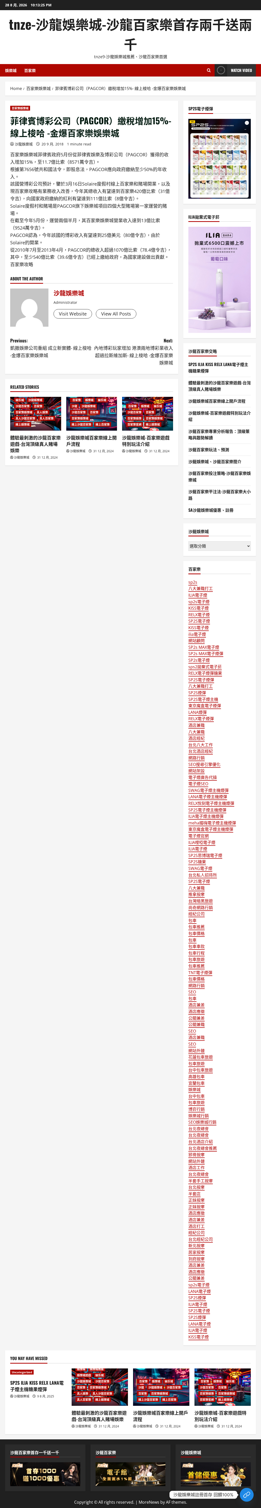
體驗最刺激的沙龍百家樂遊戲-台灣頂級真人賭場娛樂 (35, 444)
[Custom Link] (247, 1495)
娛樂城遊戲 (84, 1375)
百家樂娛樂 (134, 418)
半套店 (194, 1194)
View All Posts (116, 314)
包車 (192, 920)
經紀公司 (196, 914)
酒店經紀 (196, 738)
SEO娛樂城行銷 (202, 1122)
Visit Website (73, 314)
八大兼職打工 (200, 588)
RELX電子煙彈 (201, 718)
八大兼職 (196, 732)
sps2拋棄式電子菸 (205, 667)
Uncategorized (22, 1372)
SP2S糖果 (197, 862)
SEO (192, 992)
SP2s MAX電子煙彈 (205, 653)
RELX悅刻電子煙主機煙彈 (211, 803)
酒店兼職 (196, 725)
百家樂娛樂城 (20, 108)
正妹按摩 (196, 1200)
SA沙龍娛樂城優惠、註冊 (210, 510)
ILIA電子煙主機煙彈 (206, 816)
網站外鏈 (196, 1050)
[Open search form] (209, 70)
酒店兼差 (196, 1005)
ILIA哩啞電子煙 (201, 842)
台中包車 (196, 1096)
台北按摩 (196, 1187)
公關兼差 (196, 1018)
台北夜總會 (198, 1129)
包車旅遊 (196, 959)
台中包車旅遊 (200, 1070)
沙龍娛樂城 (24, 144)
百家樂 (30, 70)
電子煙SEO (198, 784)
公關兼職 (196, 1024)
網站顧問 (196, 640)
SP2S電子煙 (199, 621)
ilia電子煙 (197, 634)
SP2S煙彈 (197, 693)
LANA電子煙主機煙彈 (207, 797)
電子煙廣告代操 (202, 777)
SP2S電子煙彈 (201, 680)
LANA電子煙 (199, 1291)
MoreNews (149, 1502)
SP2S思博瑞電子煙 (205, 855)
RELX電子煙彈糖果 (205, 673)
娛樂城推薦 (97, 1369)
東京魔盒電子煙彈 (204, 705)
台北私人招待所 (202, 875)
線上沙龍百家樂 (81, 424)
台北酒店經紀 (200, 751)
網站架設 (196, 771)
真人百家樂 (47, 418)
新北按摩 (196, 1245)
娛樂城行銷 (198, 1116)
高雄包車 (196, 1076)
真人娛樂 (42, 412)
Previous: (51, 347)
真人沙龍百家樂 (25, 418)
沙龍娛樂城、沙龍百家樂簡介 (214, 461)
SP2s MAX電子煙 (203, 647)
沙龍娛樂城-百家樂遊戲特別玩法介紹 (145, 440)
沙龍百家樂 (23, 406)
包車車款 (196, 946)
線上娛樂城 (23, 424)
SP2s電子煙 (199, 660)
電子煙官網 (198, 836)
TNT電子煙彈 (200, 972)
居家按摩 (196, 1252)
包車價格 (196, 933)
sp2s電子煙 (199, 602)
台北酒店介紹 (200, 1141)
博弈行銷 (196, 1109)
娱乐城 (20, 400)
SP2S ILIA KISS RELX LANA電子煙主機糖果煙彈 (37, 1385)
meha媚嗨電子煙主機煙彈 (212, 823)
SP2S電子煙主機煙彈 (207, 810)
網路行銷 (196, 758)
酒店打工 (196, 1226)
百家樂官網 (134, 424)
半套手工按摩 (200, 1181)
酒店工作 (196, 1167)
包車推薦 (196, 927)
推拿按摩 (196, 894)
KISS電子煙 (198, 608)
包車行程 (196, 953)
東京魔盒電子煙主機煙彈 (210, 829)
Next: (133, 351)
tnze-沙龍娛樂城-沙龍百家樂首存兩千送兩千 (130, 33)
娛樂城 (11, 70)
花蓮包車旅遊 (200, 1057)
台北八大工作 (200, 745)
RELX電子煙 (199, 614)
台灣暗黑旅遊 (200, 901)
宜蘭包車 (196, 1083)
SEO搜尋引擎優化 (204, 764)
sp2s (192, 582)
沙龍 (74, 406)
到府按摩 (196, 1259)
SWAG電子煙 (200, 868)
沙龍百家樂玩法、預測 (208, 449)
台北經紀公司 (200, 1239)
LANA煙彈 (197, 712)
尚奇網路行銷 (200, 907)
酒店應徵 (196, 1011)
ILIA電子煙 (197, 595)
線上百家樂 (103, 424)
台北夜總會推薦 (202, 1148)
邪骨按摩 (196, 1154)
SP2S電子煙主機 (203, 699)
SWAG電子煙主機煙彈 (208, 790)
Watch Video (241, 70)
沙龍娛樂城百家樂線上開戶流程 (91, 440)
